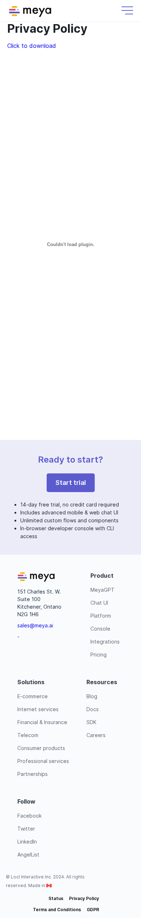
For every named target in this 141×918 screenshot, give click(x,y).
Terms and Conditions (57, 909)
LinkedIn (27, 842)
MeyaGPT (102, 590)
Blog (91, 696)
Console (100, 629)
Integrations (105, 641)
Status (55, 898)
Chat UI (99, 603)
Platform (100, 616)
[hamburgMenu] (127, 10)
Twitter (26, 829)
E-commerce (32, 696)
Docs (92, 709)
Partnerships (32, 774)
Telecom (27, 735)
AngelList (28, 854)
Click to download (31, 45)
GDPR (93, 909)
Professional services (43, 761)
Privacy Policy (84, 898)
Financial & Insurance (42, 722)
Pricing (98, 654)
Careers (96, 735)
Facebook (29, 816)
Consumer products (41, 748)
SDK (91, 722)
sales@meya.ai (35, 625)
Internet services (38, 709)
